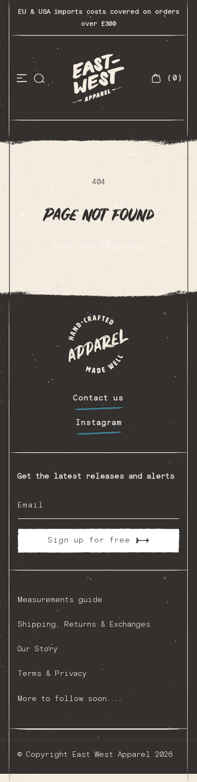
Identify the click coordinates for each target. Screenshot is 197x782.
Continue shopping (98, 246)
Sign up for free (89, 540)
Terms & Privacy (52, 674)
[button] (22, 78)
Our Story (37, 649)
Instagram (99, 423)
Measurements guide (60, 600)
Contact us (98, 398)
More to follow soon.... (70, 699)
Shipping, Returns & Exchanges (84, 624)
